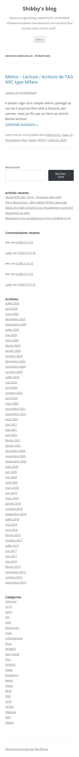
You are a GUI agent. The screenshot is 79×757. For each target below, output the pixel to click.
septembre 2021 (15, 414)
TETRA (9, 707)
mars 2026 (12, 314)
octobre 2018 (13, 509)
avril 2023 (11, 388)
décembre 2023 (15, 361)
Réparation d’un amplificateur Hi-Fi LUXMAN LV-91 (38, 218)
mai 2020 (11, 477)
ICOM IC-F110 (24, 242)
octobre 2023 (13, 372)
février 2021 (12, 440)
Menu (39, 39)
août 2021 (11, 419)
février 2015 (12, 567)
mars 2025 (12, 340)
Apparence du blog (17, 213)
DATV (8, 612)
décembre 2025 (15, 319)
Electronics (54, 135)
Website (10, 712)
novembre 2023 (15, 367)
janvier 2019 (13, 503)
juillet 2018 (12, 519)
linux (24, 140)
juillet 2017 (12, 546)
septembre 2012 (15, 582)
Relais (9, 680)
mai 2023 (11, 382)
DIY (7, 617)
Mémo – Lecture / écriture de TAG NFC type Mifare (39, 79)
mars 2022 (12, 403)
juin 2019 (11, 493)
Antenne (10, 601)
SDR (8, 696)
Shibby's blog (40, 8)
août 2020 (11, 467)
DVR (8, 622)
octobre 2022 (13, 393)
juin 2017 (11, 551)
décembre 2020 (15, 451)
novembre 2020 (15, 456)
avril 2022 (11, 398)
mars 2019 (12, 498)
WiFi (8, 717)
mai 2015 (11, 561)
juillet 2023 (12, 377)
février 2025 (12, 345)
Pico (8, 659)
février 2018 (12, 535)
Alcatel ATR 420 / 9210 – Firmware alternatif (33, 197)
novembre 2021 (15, 409)
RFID (41, 140)
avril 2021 (11, 435)
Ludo (8, 253)
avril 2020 (11, 482)
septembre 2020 (15, 461)
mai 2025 (11, 335)
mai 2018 (11, 525)
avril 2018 (11, 530)
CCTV (8, 607)
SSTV (8, 701)
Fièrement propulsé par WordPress (26, 749)
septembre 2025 (15, 324)
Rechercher (12, 167)
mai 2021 (11, 430)
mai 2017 (11, 556)
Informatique (14, 638)
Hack (65, 135)
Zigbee (9, 723)
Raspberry (12, 675)
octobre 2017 (13, 540)
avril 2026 (11, 309)
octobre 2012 (13, 577)
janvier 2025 (13, 351)
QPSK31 (10, 665)
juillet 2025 (12, 330)
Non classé (12, 654)
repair (9, 686)
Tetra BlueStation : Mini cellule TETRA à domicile (36, 202)
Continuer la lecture (22, 124)
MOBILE (10, 649)
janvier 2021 (13, 446)
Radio (32, 140)
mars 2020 (12, 488)
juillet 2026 (12, 303)
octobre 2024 (13, 356)
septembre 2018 (15, 514)
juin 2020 (11, 472)
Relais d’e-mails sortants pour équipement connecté (39, 208)
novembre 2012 (15, 572)
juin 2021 (11, 424)
